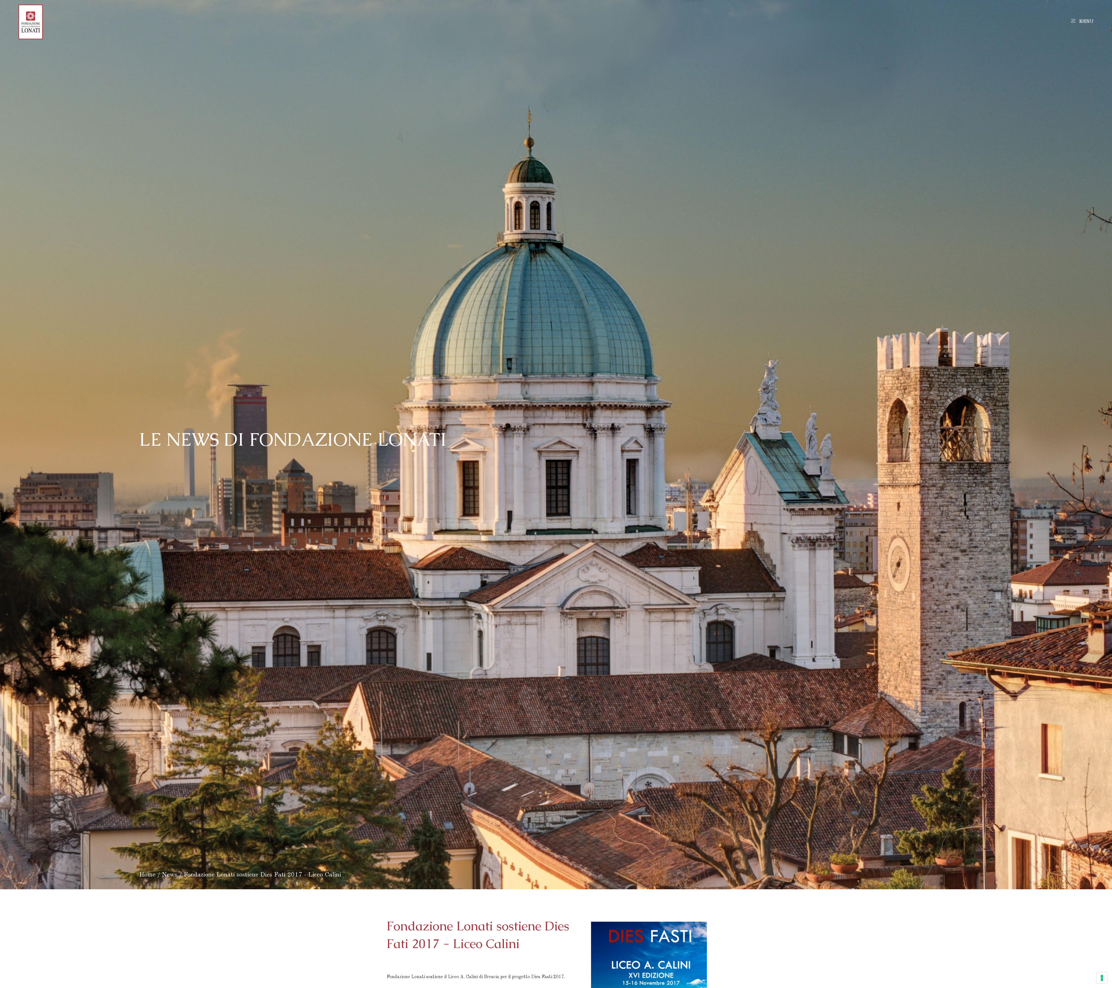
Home (147, 875)
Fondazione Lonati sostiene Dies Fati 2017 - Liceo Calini (262, 875)
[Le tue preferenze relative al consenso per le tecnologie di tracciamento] (1101, 977)
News (169, 875)
